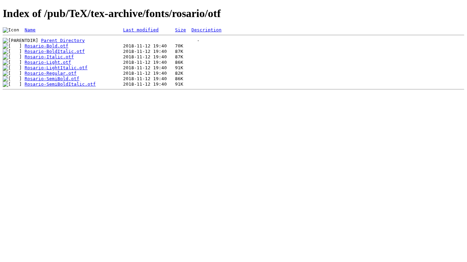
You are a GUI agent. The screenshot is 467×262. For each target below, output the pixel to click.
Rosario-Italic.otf (49, 56)
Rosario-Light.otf (48, 62)
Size (180, 29)
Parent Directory (63, 40)
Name (30, 29)
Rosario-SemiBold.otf (52, 78)
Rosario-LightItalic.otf (56, 67)
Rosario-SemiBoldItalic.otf (60, 84)
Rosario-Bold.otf (46, 45)
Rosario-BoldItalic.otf (55, 51)
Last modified (141, 29)
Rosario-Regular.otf (51, 73)
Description (206, 29)
